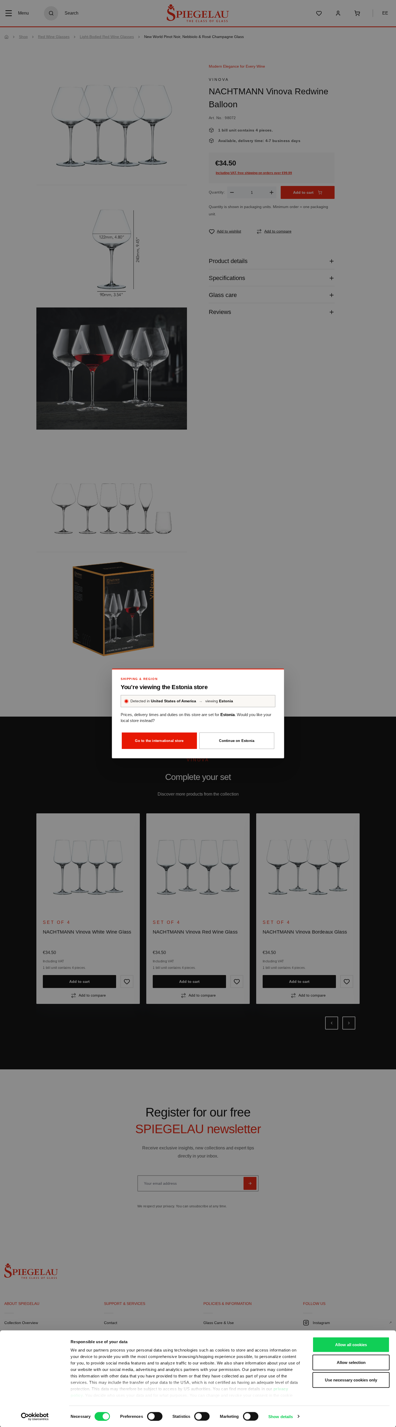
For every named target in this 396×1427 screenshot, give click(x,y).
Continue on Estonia (236, 741)
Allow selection (351, 1362)
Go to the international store (159, 741)
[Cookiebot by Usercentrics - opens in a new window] (34, 1416)
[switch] (154, 1416)
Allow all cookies (351, 1344)
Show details (280, 1416)
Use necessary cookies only (351, 1380)
